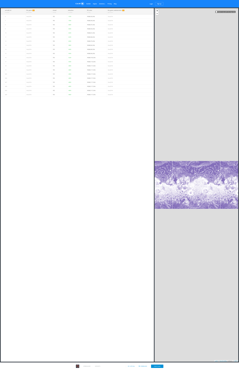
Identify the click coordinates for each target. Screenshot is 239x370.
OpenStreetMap (223, 361)
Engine (95, 4)
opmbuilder (86, 366)
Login (151, 4)
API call (132, 366)
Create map (157, 366)
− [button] (157, 13)
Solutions (102, 4)
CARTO (236, 361)
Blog (115, 4)
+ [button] (157, 11)
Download (144, 366)
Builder (88, 4)
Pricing (110, 4)
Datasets (97, 366)
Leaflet (216, 361)
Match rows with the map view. (226, 12)
